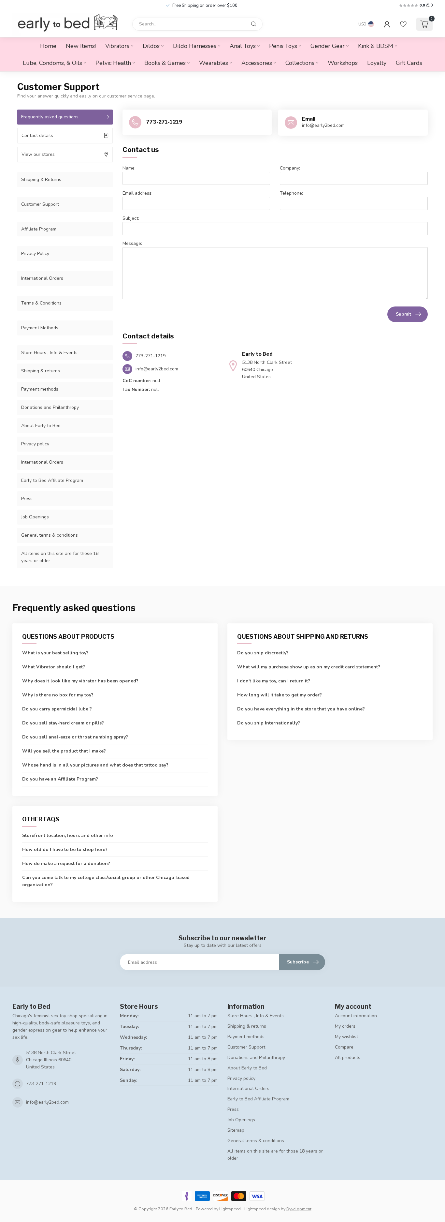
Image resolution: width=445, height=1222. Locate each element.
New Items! (81, 46)
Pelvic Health (113, 63)
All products (347, 1057)
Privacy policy (35, 444)
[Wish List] (403, 24)
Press (27, 499)
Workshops (343, 63)
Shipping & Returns (41, 179)
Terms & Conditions (41, 303)
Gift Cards (409, 63)
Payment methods (39, 389)
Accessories (256, 63)
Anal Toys (243, 46)
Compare (344, 1047)
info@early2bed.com (47, 1102)
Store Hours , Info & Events (49, 353)
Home (48, 46)
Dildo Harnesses (194, 46)
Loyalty (376, 63)
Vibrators (117, 46)
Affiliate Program (38, 229)
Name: (129, 168)
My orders (345, 1026)
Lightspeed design (262, 1209)
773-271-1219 (41, 1083)
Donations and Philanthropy (50, 407)
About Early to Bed (41, 426)
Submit (403, 314)
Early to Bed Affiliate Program (52, 480)
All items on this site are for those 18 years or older (59, 557)
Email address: (137, 193)
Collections (299, 63)
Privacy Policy (35, 253)
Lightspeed (230, 1209)
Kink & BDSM (375, 46)
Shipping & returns (40, 371)
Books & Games (165, 63)
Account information (356, 1016)
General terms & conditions (49, 535)
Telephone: (291, 193)
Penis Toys (283, 46)
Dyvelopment (298, 1209)
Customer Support (40, 204)
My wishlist (346, 1037)
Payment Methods (39, 328)
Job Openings (35, 517)
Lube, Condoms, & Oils (52, 63)
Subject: (130, 218)
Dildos (151, 46)
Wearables (213, 63)
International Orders (42, 278)
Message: (132, 243)
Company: (290, 168)
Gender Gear (327, 46)
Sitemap (235, 1130)
